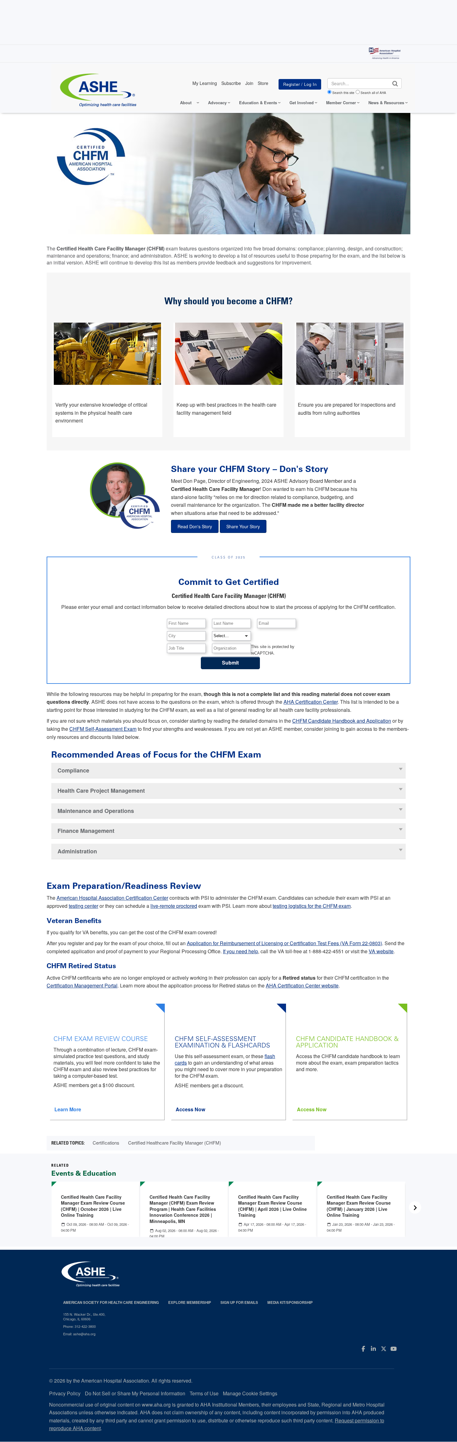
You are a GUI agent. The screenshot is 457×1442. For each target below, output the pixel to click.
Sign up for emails (239, 1302)
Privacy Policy (65, 1393)
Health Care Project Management (101, 790)
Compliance (73, 770)
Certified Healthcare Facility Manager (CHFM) (174, 1142)
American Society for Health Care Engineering (111, 1302)
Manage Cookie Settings (250, 1393)
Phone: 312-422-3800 (79, 1326)
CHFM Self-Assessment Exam (102, 728)
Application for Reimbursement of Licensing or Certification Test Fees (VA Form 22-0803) (284, 943)
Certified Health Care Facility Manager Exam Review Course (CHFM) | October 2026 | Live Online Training (93, 1206)
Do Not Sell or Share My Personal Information (135, 1393)
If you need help (240, 951)
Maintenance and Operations (96, 811)
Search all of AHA (373, 93)
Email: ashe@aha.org (79, 1334)
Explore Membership (189, 1302)
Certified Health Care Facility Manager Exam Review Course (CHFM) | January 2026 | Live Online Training (359, 1206)
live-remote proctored (173, 905)
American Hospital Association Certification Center (112, 897)
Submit (230, 662)
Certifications (106, 1142)
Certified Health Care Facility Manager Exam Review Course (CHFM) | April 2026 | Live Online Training (272, 1206)
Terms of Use (204, 1393)
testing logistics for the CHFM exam (312, 905)
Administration (77, 851)
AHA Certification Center (311, 701)
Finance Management (86, 831)
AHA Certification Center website (302, 985)
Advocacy (217, 102)
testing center (83, 905)
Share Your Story (243, 526)
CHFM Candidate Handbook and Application (341, 720)
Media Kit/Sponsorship (290, 1302)
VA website (381, 951)
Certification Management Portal (82, 985)
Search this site (343, 93)
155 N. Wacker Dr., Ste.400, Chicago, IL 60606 (84, 1316)
